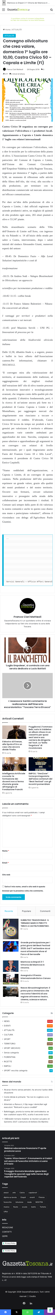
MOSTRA (39, 1202)
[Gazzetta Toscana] (27, 19)
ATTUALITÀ (17, 29)
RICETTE (8, 1061)
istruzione (19, 1202)
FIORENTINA (9, 1057)
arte (14, 1192)
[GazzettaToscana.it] (18, 9)
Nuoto (15, 1207)
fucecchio (8, 1202)
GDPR (4, 1236)
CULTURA (8, 1035)
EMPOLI (7, 1066)
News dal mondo (11, 1081)
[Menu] (3, 10)
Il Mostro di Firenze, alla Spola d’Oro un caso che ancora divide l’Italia (12, 745)
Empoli (23, 1197)
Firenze (42, 1197)
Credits (32, 1296)
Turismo (43, 1207)
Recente (9, 911)
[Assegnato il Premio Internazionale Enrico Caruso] (10, 979)
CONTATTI (7, 1232)
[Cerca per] (51, 10)
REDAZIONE (7, 1227)
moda (29, 1202)
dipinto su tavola (10, 1197)
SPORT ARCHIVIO (12, 1048)
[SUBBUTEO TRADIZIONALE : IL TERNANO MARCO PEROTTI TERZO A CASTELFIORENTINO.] (10, 929)
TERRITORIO (9, 1044)
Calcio (22, 1192)
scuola (24, 1207)
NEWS (7, 1021)
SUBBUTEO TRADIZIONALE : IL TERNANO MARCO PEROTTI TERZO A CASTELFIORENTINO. (35, 923)
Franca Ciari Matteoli (15, 69)
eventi (32, 1197)
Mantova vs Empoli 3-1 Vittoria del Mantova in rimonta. (33, 964)
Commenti (45, 911)
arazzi (6, 1192)
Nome (5, 851)
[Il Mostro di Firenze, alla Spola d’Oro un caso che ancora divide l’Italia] (14, 732)
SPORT (7, 1039)
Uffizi (6, 1212)
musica (6, 1207)
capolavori (33, 1192)
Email (5, 863)
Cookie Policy (10, 1251)
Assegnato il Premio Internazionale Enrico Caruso (36, 977)
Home (7, 29)
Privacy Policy (10, 1243)
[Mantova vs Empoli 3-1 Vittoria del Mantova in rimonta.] (10, 966)
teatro (33, 1207)
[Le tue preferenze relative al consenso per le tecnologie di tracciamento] (50, 1310)
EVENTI (7, 1026)
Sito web (6, 874)
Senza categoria (11, 1052)
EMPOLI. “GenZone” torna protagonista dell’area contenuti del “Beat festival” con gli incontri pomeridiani (40, 779)
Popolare (26, 911)
